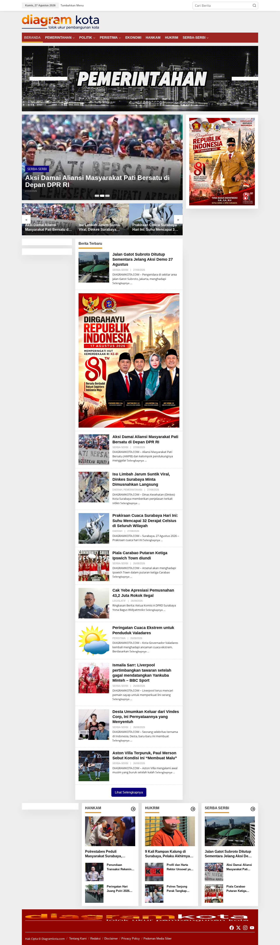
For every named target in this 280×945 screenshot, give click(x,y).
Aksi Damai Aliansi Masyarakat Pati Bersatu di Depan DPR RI (97, 181)
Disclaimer (111, 938)
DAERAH (117, 489)
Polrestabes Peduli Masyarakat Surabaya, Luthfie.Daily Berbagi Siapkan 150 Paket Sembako (109, 854)
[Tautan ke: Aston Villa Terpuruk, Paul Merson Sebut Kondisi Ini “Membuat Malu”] (94, 765)
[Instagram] (245, 928)
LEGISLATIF (119, 600)
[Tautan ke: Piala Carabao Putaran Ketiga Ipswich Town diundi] (94, 565)
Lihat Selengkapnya (129, 792)
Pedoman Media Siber (158, 938)
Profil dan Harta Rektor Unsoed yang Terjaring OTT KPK (180, 867)
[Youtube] (252, 928)
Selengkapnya (121, 283)
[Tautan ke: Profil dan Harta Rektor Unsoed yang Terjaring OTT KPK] (154, 871)
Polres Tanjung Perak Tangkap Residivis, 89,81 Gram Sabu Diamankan (177, 889)
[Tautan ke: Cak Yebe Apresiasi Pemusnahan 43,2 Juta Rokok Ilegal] (94, 603)
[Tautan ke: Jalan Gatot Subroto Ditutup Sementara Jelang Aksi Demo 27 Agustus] (94, 267)
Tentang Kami (78, 938)
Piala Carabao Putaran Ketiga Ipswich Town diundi (240, 889)
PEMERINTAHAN (133, 489)
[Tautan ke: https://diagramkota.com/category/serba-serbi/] (253, 809)
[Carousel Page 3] (107, 196)
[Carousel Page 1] (97, 196)
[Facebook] (231, 928)
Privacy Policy (130, 938)
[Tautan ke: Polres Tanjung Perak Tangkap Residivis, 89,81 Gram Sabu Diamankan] (154, 893)
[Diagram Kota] (60, 21)
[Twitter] (238, 928)
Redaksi (95, 938)
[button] (254, 5)
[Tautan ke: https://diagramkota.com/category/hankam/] (133, 809)
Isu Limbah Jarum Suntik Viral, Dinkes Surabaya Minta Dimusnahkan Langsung (99, 227)
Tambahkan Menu (72, 5)
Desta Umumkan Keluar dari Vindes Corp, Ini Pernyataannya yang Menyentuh (145, 716)
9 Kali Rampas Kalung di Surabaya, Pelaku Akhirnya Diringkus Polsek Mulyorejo (168, 854)
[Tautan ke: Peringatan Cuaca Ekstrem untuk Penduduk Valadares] (94, 640)
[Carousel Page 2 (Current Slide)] (102, 196)
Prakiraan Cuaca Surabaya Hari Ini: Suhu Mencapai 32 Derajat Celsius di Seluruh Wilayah (154, 227)
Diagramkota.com (53, 939)
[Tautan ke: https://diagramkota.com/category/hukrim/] (193, 809)
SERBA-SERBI (37, 169)
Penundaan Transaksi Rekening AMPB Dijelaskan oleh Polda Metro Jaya (120, 867)
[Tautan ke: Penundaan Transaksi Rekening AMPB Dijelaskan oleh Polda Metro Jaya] (94, 871)
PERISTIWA (118, 638)
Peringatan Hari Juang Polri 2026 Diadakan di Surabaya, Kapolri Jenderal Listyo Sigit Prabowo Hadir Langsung (121, 889)
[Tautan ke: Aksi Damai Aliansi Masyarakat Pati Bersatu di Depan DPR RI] (102, 157)
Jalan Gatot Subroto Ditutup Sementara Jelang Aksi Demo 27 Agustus (142, 259)
